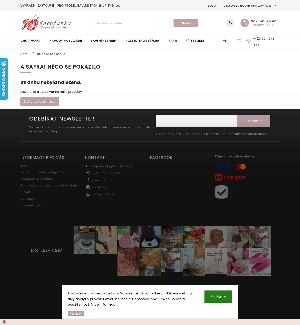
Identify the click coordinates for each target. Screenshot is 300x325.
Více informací (103, 304)
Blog (212, 6)
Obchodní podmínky (37, 179)
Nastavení (75, 313)
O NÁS (25, 192)
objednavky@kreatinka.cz (113, 166)
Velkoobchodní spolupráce (247, 6)
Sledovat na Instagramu (251, 274)
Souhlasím (218, 296)
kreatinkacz (101, 187)
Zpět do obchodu (40, 101)
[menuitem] (32, 40)
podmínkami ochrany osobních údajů (236, 134)
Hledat (186, 23)
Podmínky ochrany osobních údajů (48, 185)
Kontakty (27, 199)
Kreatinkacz (101, 180)
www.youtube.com (107, 194)
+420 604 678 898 (106, 173)
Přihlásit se (253, 121)
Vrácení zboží (31, 205)
